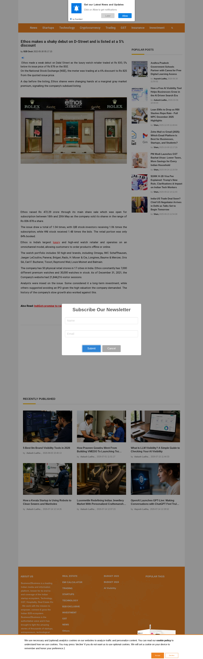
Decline (171, 655)
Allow (125, 15)
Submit (91, 348)
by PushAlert (77, 19)
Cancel (111, 348)
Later (108, 15)
